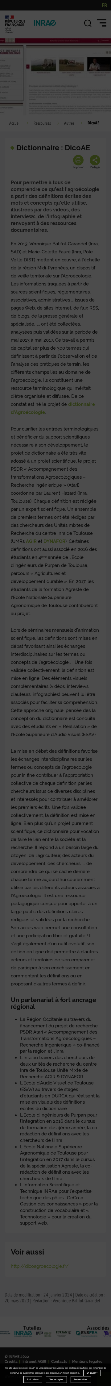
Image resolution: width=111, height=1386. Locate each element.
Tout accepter (56, 1379)
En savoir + (92, 1372)
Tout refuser (33, 1379)
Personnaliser (81, 1379)
